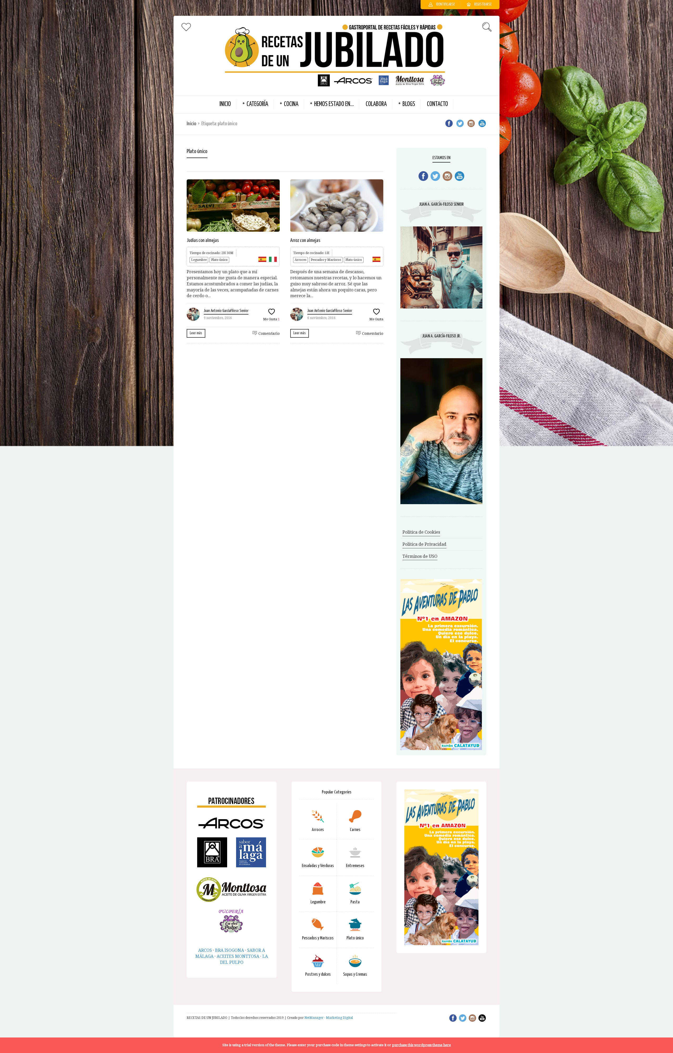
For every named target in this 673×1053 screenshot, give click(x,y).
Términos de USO (419, 556)
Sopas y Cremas (355, 974)
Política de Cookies (421, 532)
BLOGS (408, 104)
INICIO (225, 104)
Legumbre (199, 260)
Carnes (355, 830)
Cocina (291, 104)
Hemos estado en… (334, 104)
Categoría (257, 104)
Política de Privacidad (424, 544)
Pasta (355, 902)
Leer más (196, 333)
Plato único (219, 260)
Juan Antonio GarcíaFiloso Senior (226, 311)
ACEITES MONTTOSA (238, 956)
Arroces (300, 260)
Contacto (437, 104)
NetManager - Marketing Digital (328, 1018)
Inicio (191, 123)
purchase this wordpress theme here (421, 1045)
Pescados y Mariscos (326, 260)
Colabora (376, 104)
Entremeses (355, 866)
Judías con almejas (203, 240)
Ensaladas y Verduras (318, 866)
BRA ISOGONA (229, 950)
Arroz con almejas (305, 240)
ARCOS (205, 950)
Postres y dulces (318, 974)
